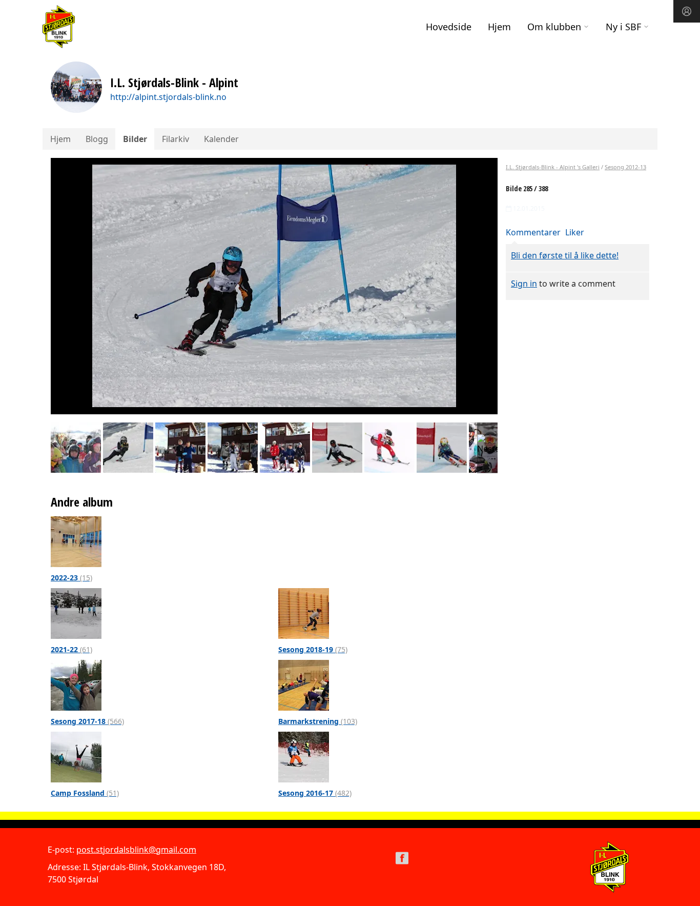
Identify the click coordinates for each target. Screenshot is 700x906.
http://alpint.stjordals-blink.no (168, 97)
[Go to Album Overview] (76, 541)
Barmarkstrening (317, 721)
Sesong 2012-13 (625, 167)
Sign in (524, 283)
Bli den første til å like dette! (565, 255)
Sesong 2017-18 (87, 721)
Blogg (97, 139)
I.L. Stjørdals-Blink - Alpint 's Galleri (553, 167)
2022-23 (71, 577)
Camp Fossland (85, 793)
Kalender (221, 139)
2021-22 (71, 649)
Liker (574, 232)
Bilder (135, 139)
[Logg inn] (686, 11)
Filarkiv (175, 139)
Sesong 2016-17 (315, 793)
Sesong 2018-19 (312, 649)
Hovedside (448, 27)
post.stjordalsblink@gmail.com (136, 849)
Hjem (499, 27)
